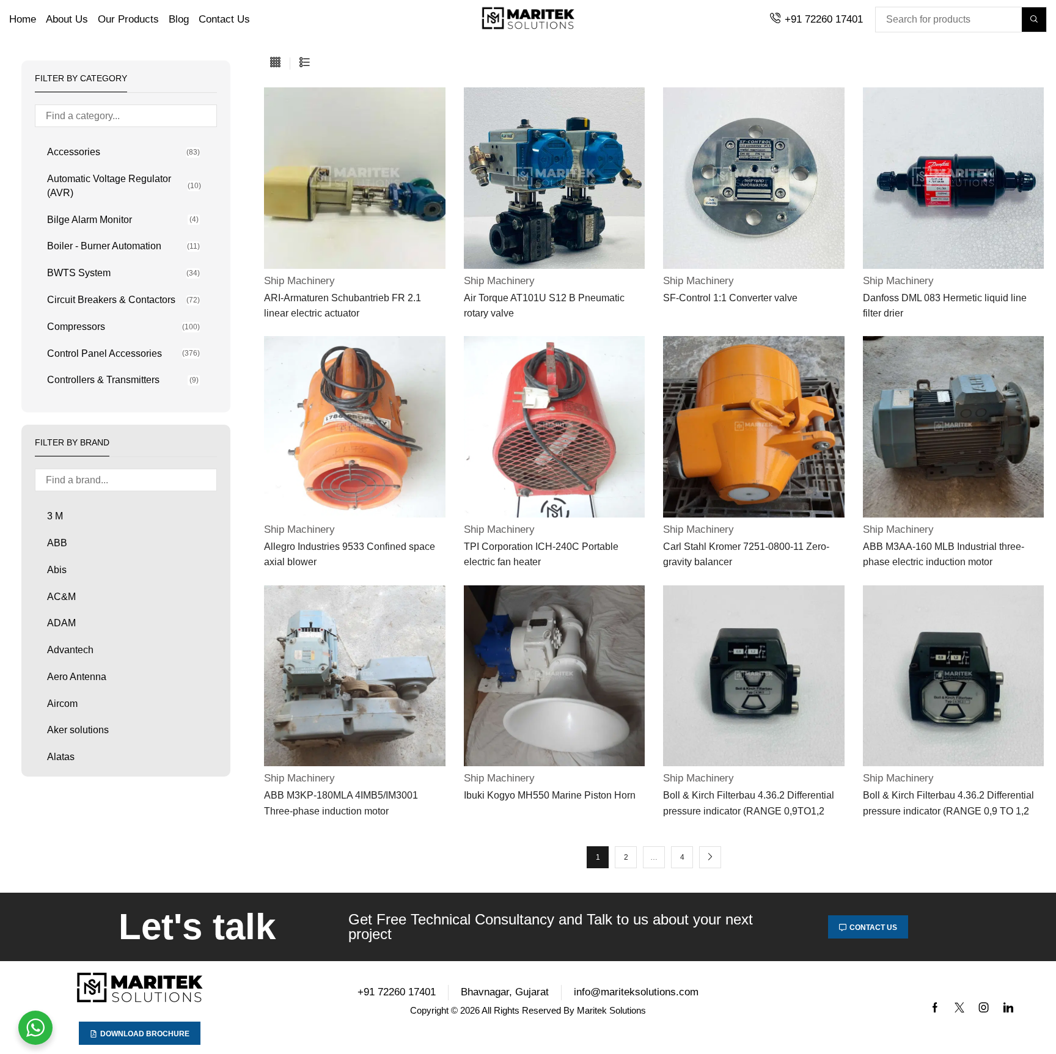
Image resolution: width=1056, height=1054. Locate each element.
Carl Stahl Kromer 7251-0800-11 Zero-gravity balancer (746, 554)
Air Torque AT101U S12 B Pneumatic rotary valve (544, 305)
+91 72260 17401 (824, 19)
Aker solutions (78, 730)
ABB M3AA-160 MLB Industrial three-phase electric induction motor (943, 554)
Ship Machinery (299, 281)
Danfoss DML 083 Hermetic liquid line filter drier (945, 305)
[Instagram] (984, 1007)
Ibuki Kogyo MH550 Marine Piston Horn (550, 795)
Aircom (62, 703)
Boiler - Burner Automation (123, 246)
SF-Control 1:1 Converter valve (730, 298)
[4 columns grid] (275, 63)
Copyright (429, 1010)
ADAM (61, 623)
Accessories (123, 152)
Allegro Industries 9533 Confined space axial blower (349, 554)
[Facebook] (935, 1007)
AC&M (61, 596)
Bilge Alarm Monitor (123, 219)
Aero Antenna (76, 677)
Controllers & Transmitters (123, 380)
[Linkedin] (1008, 1007)
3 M (55, 516)
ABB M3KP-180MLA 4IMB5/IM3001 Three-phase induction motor (341, 803)
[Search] (1034, 19)
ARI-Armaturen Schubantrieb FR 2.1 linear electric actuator (342, 305)
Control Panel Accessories (123, 353)
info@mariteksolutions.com (636, 992)
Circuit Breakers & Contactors (123, 300)
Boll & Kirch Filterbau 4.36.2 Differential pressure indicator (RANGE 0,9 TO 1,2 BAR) (948, 804)
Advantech (70, 650)
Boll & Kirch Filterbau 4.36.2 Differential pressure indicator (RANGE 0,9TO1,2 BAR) (748, 804)
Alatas (61, 757)
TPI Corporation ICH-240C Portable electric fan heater (541, 554)
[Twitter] (959, 1007)
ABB (57, 543)
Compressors (123, 326)
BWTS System (123, 273)
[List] (304, 63)
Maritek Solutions (611, 1010)
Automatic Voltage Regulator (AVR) (123, 186)
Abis (57, 570)
